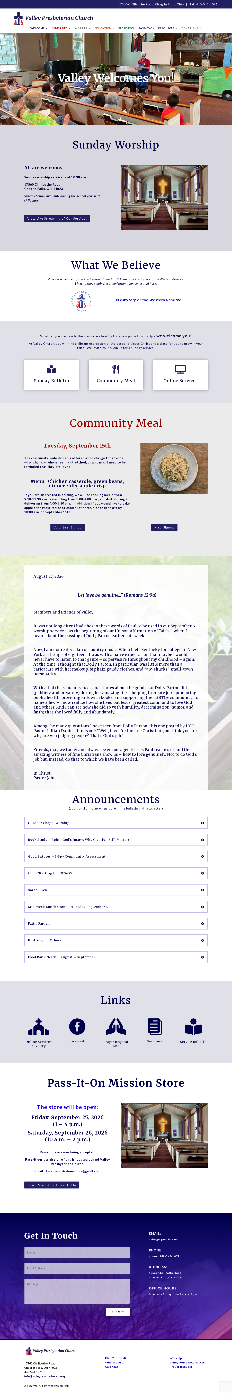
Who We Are (114, 1362)
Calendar (111, 1366)
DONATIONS (189, 28)
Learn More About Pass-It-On (51, 1185)
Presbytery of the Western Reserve (148, 300)
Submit (118, 1312)
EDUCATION (103, 28)
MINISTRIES (59, 28)
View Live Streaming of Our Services (57, 218)
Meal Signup (164, 527)
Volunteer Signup (67, 527)
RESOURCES (166, 28)
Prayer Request (181, 1366)
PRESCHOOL (126, 28)
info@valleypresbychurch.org (44, 1376)
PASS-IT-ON (147, 28)
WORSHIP (81, 28)
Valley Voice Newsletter (187, 1362)
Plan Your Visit (116, 1358)
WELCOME (37, 28)
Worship (176, 1358)
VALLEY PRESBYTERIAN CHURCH (51, 1386)
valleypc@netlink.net (164, 1239)
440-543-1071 (207, 4)
